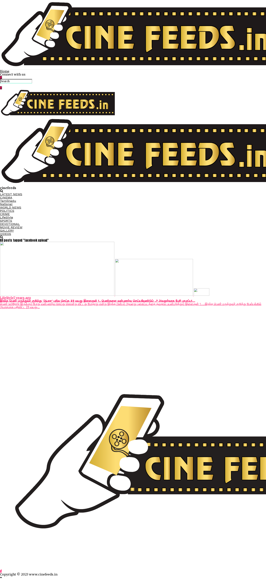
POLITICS (7, 211)
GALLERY (7, 230)
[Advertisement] (117, 342)
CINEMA (6, 197)
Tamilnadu (8, 201)
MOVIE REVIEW (11, 227)
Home (4, 71)
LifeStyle (6, 217)
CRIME (5, 214)
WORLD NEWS (10, 207)
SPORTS (6, 221)
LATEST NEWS (11, 194)
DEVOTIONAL (10, 224)
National (6, 204)
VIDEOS (5, 234)
